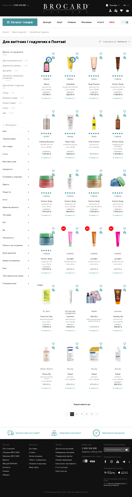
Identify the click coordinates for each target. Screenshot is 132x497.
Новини (72, 22)
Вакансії (6, 460)
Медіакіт (6, 475)
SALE (111, 22)
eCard (100, 22)
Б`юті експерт (62, 467)
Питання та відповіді (37, 464)
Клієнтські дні (61, 471)
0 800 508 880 (89, 448)
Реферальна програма (65, 452)
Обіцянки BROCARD (11, 452)
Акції (59, 22)
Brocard (6, 32)
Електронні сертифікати (66, 464)
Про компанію (9, 449)
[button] (53, 57)
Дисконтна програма (64, 449)
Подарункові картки (64, 456)
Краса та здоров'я (19, 32)
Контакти (6, 467)
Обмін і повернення (37, 460)
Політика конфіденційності (117, 483)
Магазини (86, 22)
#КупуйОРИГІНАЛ (10, 464)
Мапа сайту (34, 467)
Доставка (33, 449)
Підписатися (127, 449)
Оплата (32, 452)
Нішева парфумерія (64, 460)
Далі (96, 414)
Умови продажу (35, 456)
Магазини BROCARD (11, 456)
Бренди (47, 22)
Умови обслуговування (111, 485)
